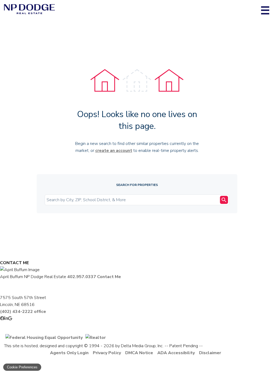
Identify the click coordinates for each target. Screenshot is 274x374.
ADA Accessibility (176, 353)
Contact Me (109, 277)
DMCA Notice (139, 353)
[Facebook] (2, 318)
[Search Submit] (224, 200)
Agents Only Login (69, 353)
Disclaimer (210, 353)
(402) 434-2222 (23, 312)
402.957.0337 (81, 277)
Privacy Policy (107, 353)
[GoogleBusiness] (10, 318)
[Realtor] (95, 338)
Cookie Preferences (22, 367)
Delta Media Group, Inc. (142, 346)
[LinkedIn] (6, 318)
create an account (113, 151)
